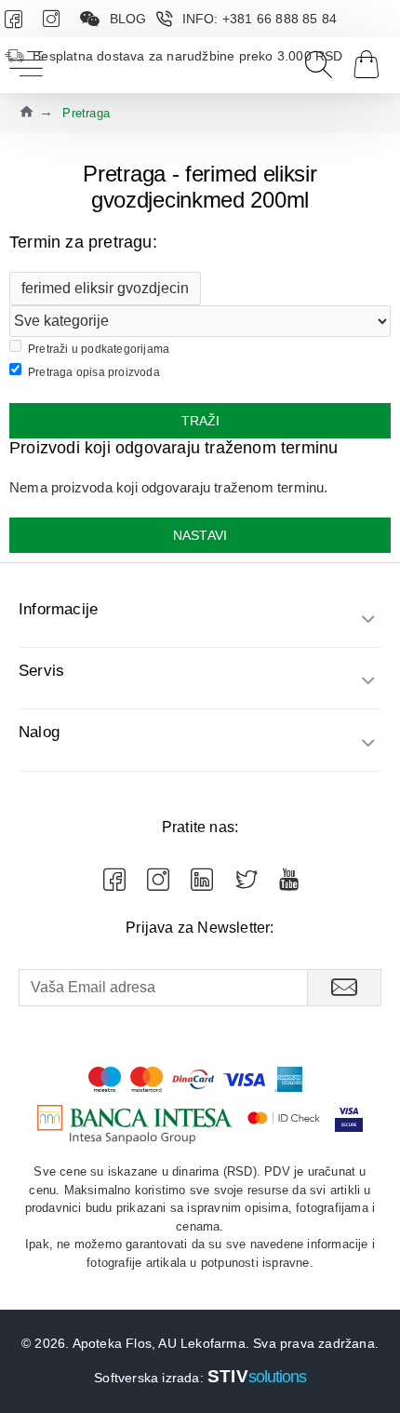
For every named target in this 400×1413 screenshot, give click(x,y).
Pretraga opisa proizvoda (94, 372)
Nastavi (200, 535)
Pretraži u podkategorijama (98, 349)
